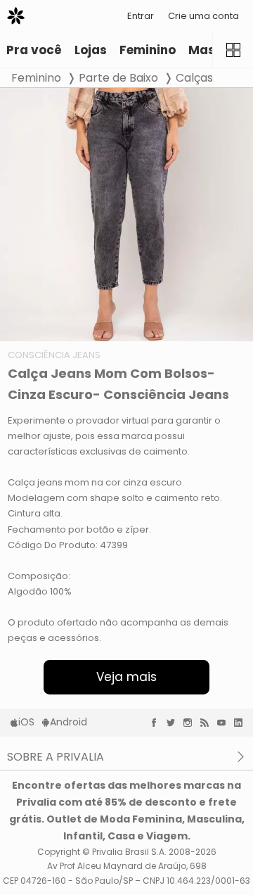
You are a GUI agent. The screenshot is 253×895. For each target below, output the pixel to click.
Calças (194, 78)
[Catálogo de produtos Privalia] (232, 50)
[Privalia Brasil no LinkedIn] (241, 722)
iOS (26, 722)
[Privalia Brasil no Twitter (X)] (174, 722)
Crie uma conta (203, 16)
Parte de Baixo (118, 78)
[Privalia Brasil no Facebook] (157, 722)
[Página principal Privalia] (16, 16)
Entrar (140, 16)
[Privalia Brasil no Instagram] (191, 722)
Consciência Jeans (54, 355)
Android (68, 722)
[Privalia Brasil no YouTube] (224, 722)
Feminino (36, 78)
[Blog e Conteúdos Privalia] (208, 722)
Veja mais (126, 676)
